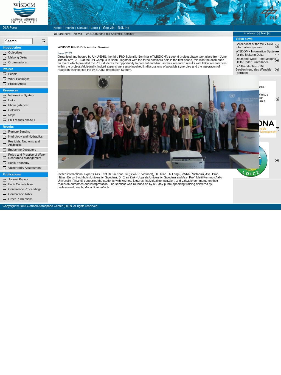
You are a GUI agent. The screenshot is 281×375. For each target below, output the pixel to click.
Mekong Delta (17, 57)
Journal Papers (18, 179)
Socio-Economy (18, 162)
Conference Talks (20, 194)
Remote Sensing (19, 131)
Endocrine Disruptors (22, 149)
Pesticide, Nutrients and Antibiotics (24, 143)
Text (263, 33)
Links (11, 100)
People (12, 73)
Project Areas (17, 83)
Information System (21, 95)
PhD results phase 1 (21, 120)
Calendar (14, 110)
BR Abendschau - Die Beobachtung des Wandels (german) (254, 69)
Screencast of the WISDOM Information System (254, 45)
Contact (82, 27)
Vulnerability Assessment (24, 167)
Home (57, 27)
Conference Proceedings (24, 189)
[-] (258, 33)
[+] (268, 33)
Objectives (15, 52)
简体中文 (124, 27)
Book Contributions (20, 184)
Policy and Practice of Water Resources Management (27, 156)
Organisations (17, 62)
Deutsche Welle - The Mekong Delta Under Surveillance (256, 60)
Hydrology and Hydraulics (25, 136)
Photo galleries (18, 105)
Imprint (69, 27)
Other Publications (20, 199)
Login (94, 27)
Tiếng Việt (107, 27)
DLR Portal (10, 27)
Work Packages (19, 78)
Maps (12, 115)
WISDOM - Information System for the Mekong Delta (256, 53)
